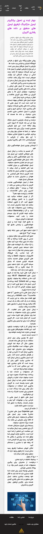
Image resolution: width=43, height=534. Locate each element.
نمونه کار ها (20, 8)
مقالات (26, 8)
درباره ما (39, 8)
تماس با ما (33, 8)
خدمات (14, 8)
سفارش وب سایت (7, 8)
